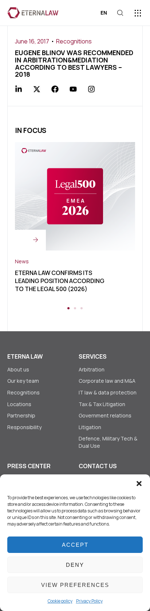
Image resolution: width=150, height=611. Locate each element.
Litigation (90, 427)
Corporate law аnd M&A (107, 380)
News (22, 261)
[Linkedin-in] (18, 89)
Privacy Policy (89, 601)
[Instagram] (91, 89)
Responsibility (24, 427)
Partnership (21, 415)
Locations (19, 404)
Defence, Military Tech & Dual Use (108, 442)
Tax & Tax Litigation (102, 404)
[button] (139, 483)
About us (18, 369)
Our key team (23, 380)
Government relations (105, 415)
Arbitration (91, 369)
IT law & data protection (108, 392)
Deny (75, 565)
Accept (75, 545)
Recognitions (74, 41)
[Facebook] (55, 89)
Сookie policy (60, 601)
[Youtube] (73, 89)
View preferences (75, 585)
